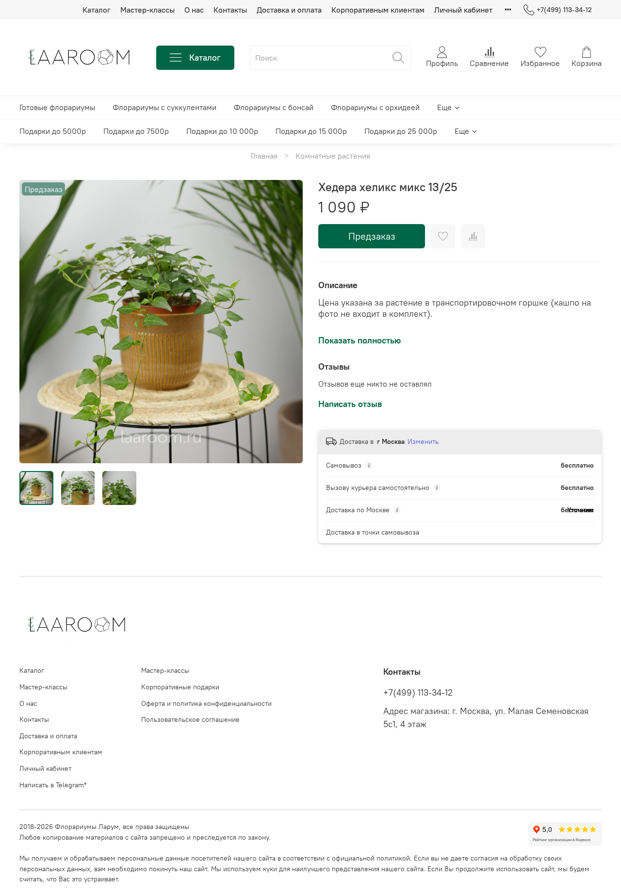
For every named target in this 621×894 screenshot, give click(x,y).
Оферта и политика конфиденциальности (206, 703)
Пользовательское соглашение (190, 719)
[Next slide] (287, 321)
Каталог (96, 10)
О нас (194, 10)
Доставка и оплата (289, 10)
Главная (264, 156)
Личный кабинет (463, 10)
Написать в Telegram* (52, 784)
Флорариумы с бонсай (273, 107)
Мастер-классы (147, 10)
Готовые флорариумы (57, 107)
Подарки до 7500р (136, 131)
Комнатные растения (332, 156)
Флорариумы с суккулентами (164, 107)
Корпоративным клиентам (378, 10)
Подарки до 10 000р (222, 131)
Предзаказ (371, 236)
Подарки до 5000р (52, 131)
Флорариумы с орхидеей (375, 107)
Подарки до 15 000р (311, 131)
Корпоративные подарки (180, 687)
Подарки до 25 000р (400, 131)
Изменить (423, 441)
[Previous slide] (35, 321)
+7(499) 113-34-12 (564, 9)
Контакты (230, 10)
